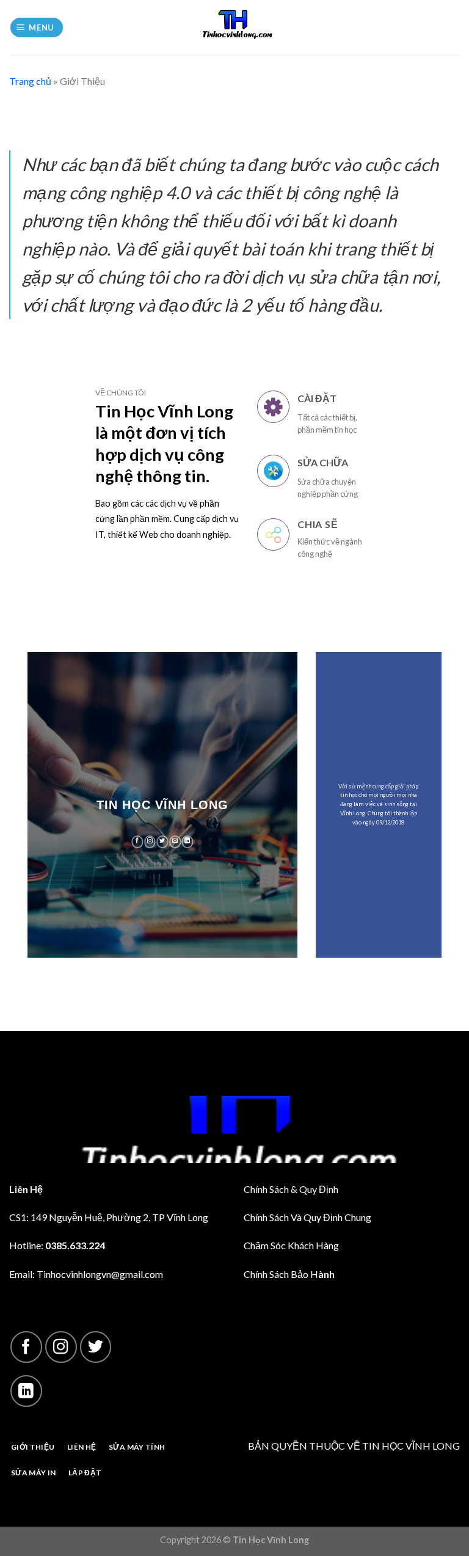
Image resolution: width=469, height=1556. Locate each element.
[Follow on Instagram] (150, 841)
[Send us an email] (175, 841)
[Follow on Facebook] (138, 841)
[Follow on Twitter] (163, 841)
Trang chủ (30, 81)
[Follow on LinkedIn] (188, 841)
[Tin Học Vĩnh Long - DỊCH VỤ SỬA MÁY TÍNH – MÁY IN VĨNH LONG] (234, 27)
